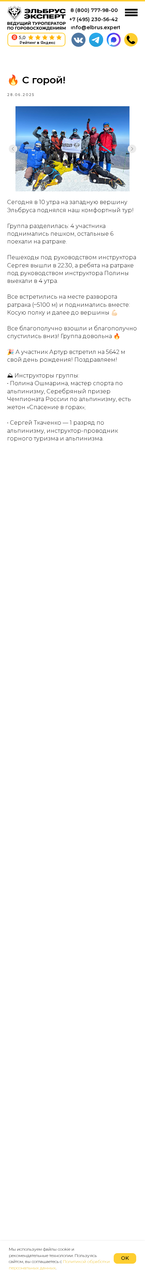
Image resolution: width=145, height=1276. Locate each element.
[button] (131, 40)
